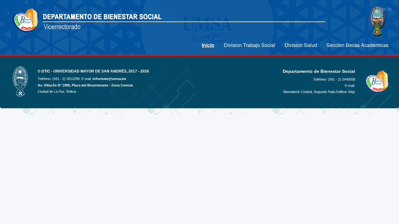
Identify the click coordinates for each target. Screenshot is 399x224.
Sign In (384, 8)
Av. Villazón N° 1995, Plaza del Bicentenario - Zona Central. (85, 85)
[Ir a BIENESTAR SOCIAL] (26, 21)
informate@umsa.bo (109, 79)
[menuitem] (208, 45)
